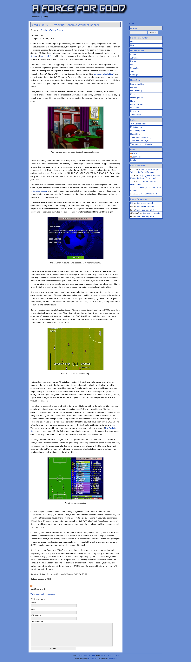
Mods (132, 94)
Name (33, 603)
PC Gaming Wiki (137, 130)
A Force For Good (88, 656)
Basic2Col (92, 659)
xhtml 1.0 (105, 656)
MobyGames (136, 127)
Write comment (37, 594)
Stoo (132, 45)
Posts (134, 153)
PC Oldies (134, 108)
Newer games (136, 97)
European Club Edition (103, 74)
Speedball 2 (45, 56)
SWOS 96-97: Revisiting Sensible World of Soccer (65, 24)
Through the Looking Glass (142, 144)
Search (133, 28)
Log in (133, 160)
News (132, 101)
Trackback (50, 594)
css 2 (112, 656)
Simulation (135, 68)
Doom (33, 56)
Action (133, 54)
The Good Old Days (139, 141)
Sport (132, 71)
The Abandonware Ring (140, 137)
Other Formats (136, 104)
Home (131, 23)
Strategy (134, 75)
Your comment (36, 621)
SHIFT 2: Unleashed (148, 194)
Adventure (134, 58)
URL (36, 615)
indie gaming (136, 91)
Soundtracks (135, 114)
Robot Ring (135, 134)
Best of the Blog (137, 84)
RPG (132, 64)
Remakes (134, 111)
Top (117, 656)
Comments (136, 157)
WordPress (113, 659)
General (133, 87)
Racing (133, 61)
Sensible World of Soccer (52, 30)
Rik (131, 42)
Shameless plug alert (145, 203)
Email (32, 609)
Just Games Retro (138, 124)
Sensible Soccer (40, 191)
